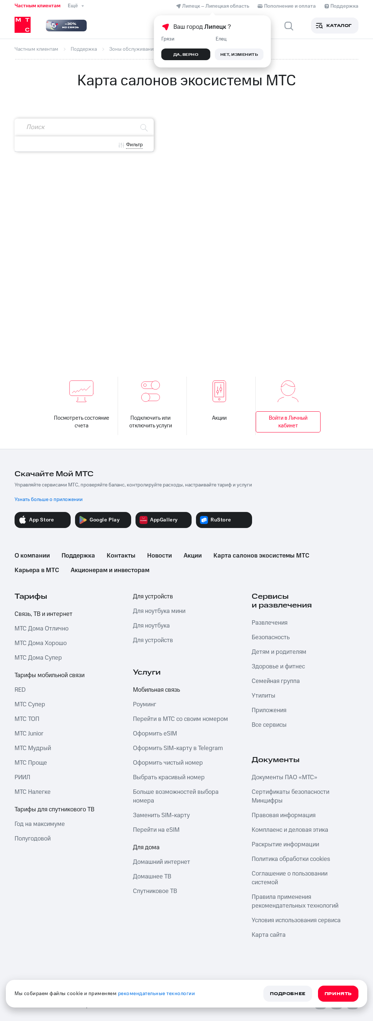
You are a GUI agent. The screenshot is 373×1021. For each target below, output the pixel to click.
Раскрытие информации (285, 844)
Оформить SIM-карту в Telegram (178, 748)
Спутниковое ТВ (155, 891)
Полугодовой (33, 838)
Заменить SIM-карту (161, 815)
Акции (219, 418)
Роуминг (144, 704)
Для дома (146, 847)
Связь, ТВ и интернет (43, 614)
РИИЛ (22, 777)
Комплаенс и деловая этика (290, 830)
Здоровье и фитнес (278, 666)
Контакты (121, 555)
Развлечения (269, 622)
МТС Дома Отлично (41, 628)
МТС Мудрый (33, 748)
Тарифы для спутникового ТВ (54, 809)
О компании (32, 555)
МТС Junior (29, 733)
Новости (159, 555)
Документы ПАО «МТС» (284, 777)
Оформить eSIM (155, 733)
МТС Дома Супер (38, 657)
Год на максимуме (40, 824)
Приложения (269, 710)
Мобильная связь (156, 690)
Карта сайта (269, 935)
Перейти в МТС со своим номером (180, 719)
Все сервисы (269, 725)
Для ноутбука (151, 625)
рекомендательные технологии (156, 993)
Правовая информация (283, 815)
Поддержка (78, 555)
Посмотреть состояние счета (81, 422)
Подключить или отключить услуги (150, 422)
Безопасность (271, 637)
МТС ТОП (27, 719)
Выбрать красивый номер (169, 777)
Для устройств (153, 596)
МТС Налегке (33, 792)
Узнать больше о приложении (49, 499)
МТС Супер (30, 704)
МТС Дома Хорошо (41, 643)
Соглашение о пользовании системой (289, 878)
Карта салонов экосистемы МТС (261, 555)
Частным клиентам (37, 5)
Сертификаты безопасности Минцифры (290, 796)
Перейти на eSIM (156, 830)
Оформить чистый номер (168, 762)
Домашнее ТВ (152, 876)
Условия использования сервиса (296, 920)
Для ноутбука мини (159, 611)
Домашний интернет (161, 862)
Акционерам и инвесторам (110, 570)
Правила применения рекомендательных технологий (295, 901)
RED (20, 690)
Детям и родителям (279, 652)
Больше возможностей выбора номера (176, 796)
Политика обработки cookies (291, 859)
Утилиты (263, 695)
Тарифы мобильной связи (50, 675)
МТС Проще (31, 762)
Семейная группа (276, 681)
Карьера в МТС (37, 570)
